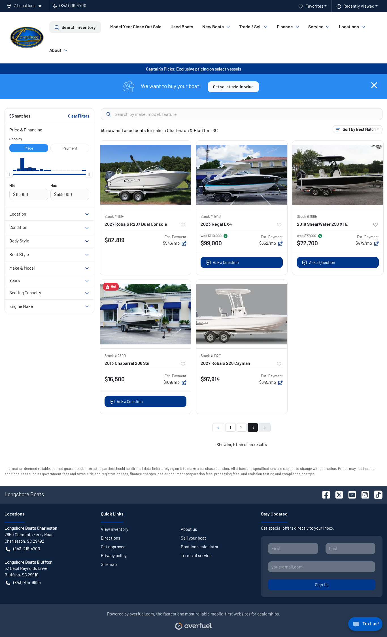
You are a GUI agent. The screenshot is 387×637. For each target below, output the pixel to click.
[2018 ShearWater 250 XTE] (338, 175)
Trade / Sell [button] (250, 26)
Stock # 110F (114, 216)
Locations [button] (349, 26)
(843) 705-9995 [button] (27, 582)
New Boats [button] (213, 26)
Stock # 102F (211, 355)
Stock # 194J (211, 216)
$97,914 (210, 378)
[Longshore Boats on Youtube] (349, 494)
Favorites (314, 5)
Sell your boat (193, 537)
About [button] (55, 50)
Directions (110, 537)
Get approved (113, 546)
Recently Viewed (358, 5)
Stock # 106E (307, 216)
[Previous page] (218, 427)
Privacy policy (114, 555)
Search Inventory (78, 27)
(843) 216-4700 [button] (72, 5)
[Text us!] (365, 625)
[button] (26, 5)
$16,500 (115, 378)
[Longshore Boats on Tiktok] (375, 494)
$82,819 (114, 239)
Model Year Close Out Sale (135, 26)
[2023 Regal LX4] (241, 175)
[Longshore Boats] (27, 37)
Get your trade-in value (233, 86)
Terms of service (196, 555)
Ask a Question (226, 262)
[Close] (374, 85)
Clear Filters (78, 116)
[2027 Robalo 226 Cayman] (241, 314)
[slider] (9, 174)
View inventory (114, 529)
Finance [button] (285, 26)
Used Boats (182, 26)
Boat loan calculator (200, 546)
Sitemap (109, 564)
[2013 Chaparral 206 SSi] (145, 314)
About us (189, 529)
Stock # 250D (115, 355)
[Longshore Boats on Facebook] (323, 494)
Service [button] (316, 26)
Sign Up (322, 584)
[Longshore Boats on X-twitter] (336, 494)
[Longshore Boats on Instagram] (362, 494)
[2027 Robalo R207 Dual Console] (145, 175)
